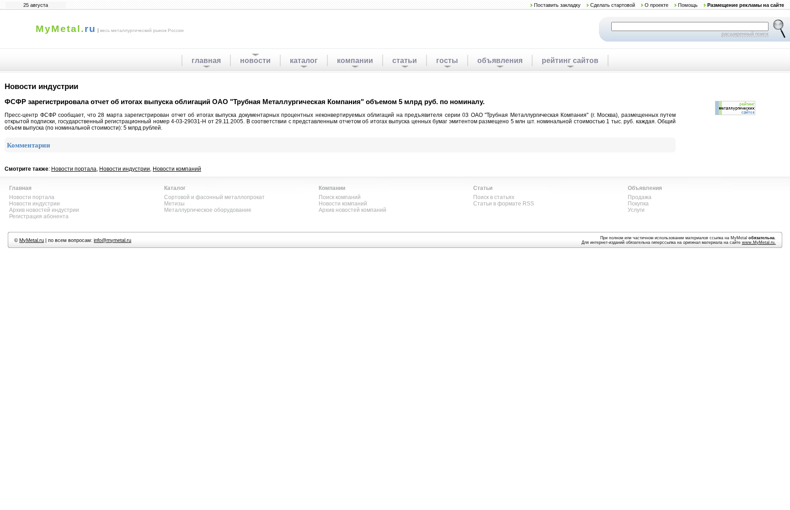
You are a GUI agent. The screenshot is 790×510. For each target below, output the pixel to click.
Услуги (636, 210)
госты (447, 60)
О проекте (656, 5)
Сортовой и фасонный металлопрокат (214, 197)
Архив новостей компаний (352, 210)
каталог (304, 60)
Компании (332, 188)
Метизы (174, 203)
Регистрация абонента (39, 216)
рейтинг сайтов (570, 60)
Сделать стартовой (612, 5)
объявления (500, 60)
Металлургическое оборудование (207, 210)
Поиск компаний (340, 197)
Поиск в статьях (493, 197)
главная (206, 60)
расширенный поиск (745, 34)
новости (255, 60)
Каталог (175, 188)
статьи (404, 60)
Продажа (639, 197)
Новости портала (73, 169)
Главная (20, 188)
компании (355, 60)
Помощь (688, 5)
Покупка (638, 203)
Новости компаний (177, 169)
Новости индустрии (124, 169)
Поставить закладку (557, 5)
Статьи (482, 188)
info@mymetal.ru (112, 240)
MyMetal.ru (31, 240)
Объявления (645, 188)
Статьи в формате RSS (503, 203)
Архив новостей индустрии (44, 210)
